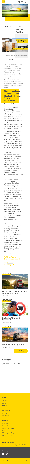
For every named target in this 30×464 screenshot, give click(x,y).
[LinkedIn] (3, 454)
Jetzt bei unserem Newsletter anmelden (16, 55)
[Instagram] (7, 454)
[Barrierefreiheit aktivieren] (19, 2)
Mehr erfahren (7, 296)
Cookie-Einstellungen (7, 435)
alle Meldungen (21, 351)
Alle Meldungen (10, 59)
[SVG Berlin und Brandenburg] (3, 1)
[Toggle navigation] (22, 2)
